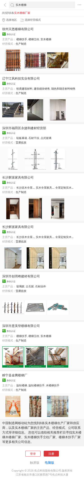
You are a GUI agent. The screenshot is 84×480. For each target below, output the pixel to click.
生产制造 (21, 44)
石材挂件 (40, 286)
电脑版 (49, 462)
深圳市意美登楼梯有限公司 (21, 326)
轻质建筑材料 (24, 89)
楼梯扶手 (21, 39)
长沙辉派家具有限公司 (18, 177)
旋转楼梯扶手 (36, 385)
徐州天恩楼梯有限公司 (18, 29)
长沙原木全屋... (25, 187)
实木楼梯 (46, 39)
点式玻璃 (46, 138)
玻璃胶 (20, 286)
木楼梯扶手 (52, 385)
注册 (51, 454)
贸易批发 (21, 142)
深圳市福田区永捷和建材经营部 (24, 128)
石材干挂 (33, 138)
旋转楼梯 (21, 385)
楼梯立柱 (33, 39)
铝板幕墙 (21, 138)
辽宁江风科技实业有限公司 (21, 78)
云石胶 (30, 286)
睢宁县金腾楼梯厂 (14, 375)
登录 (33, 454)
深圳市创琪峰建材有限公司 (21, 276)
